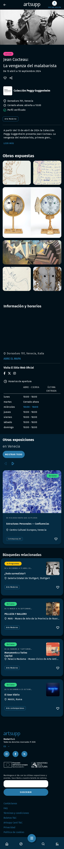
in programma (13, 564)
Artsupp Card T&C (13, 822)
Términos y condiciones (16, 813)
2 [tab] (30, 41)
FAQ (6, 808)
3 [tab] (33, 41)
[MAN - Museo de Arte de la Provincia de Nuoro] (53, 609)
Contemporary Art (14, 539)
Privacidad (9, 827)
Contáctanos (10, 803)
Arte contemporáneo (15, 708)
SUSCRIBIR (26, 792)
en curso (53, 476)
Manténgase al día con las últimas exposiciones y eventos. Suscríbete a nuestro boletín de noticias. (25, 776)
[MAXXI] (53, 689)
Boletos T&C (10, 817)
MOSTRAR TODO (13, 454)
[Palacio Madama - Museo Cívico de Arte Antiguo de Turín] (53, 649)
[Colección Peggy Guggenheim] (7, 90)
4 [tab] (36, 41)
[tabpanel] (32, 27)
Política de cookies (14, 832)
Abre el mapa (12, 358)
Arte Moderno (11, 119)
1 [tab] (27, 41)
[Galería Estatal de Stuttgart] (53, 568)
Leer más (9, 143)
